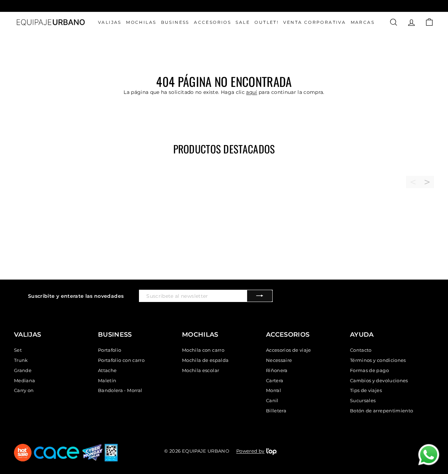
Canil (272, 400)
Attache (107, 370)
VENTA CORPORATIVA (314, 22)
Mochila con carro (203, 350)
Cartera (274, 380)
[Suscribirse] (259, 296)
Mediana (24, 380)
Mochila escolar (200, 370)
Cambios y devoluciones (379, 380)
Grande (22, 370)
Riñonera (277, 370)
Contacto (361, 350)
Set (18, 350)
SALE (243, 22)
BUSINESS (175, 22)
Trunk (21, 360)
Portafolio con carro (121, 360)
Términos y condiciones (378, 360)
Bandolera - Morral (120, 390)
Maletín (107, 380)
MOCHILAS (141, 22)
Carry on (24, 390)
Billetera (276, 410)
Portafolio (109, 350)
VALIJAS (109, 22)
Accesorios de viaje (288, 350)
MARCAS (362, 22)
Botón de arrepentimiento (381, 410)
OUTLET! (266, 22)
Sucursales (363, 400)
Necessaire (279, 360)
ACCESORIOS (212, 22)
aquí (251, 92)
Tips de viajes (366, 390)
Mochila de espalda (205, 360)
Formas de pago (369, 370)
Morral (273, 390)
